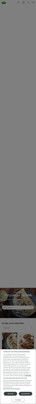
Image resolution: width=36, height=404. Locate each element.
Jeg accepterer (25, 393)
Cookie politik (28, 375)
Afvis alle (10, 393)
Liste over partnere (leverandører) (11, 388)
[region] (18, 376)
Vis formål (18, 400)
